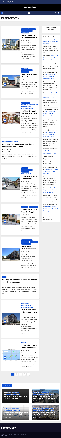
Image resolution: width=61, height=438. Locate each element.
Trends (23, 342)
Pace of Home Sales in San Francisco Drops (15, 397)
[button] (55, 13)
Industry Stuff (14, 141)
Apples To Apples (25, 102)
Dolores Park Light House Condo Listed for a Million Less (50, 41)
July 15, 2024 (8, 400)
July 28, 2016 (26, 116)
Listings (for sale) (26, 106)
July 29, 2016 (26, 40)
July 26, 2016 (26, 315)
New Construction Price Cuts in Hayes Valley (29, 312)
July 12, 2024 (37, 400)
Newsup (22, 434)
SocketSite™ (30, 7)
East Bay (35, 104)
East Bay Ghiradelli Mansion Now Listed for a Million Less (29, 113)
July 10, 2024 (37, 417)
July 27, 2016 (26, 214)
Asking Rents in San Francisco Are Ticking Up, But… (44, 398)
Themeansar (4, 435)
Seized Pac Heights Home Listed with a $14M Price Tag (50, 190)
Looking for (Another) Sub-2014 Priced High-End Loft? (50, 171)
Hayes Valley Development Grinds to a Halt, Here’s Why (29, 248)
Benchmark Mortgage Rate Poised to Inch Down (16, 414)
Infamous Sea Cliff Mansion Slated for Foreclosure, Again (50, 58)
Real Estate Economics (9, 394)
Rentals (47, 394)
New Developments (26, 173)
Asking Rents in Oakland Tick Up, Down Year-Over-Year (44, 414)
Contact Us (57, 434)
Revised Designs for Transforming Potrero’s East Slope (29, 178)
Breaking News (6, 141)
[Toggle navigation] (29, 13)
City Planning (32, 29)
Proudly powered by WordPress (8, 434)
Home (52, 434)
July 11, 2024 (8, 417)
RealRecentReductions (27, 108)
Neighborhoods (25, 32)
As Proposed (24, 29)
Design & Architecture (27, 30)
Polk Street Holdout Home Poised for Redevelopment (29, 77)
